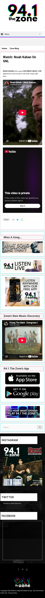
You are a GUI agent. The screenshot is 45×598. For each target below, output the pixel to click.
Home (4, 48)
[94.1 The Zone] (22, 13)
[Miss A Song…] (22, 247)
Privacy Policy (12, 593)
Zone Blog (14, 48)
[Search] (40, 427)
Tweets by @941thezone (12, 503)
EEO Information (38, 590)
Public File (3, 593)
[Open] (22, 466)
